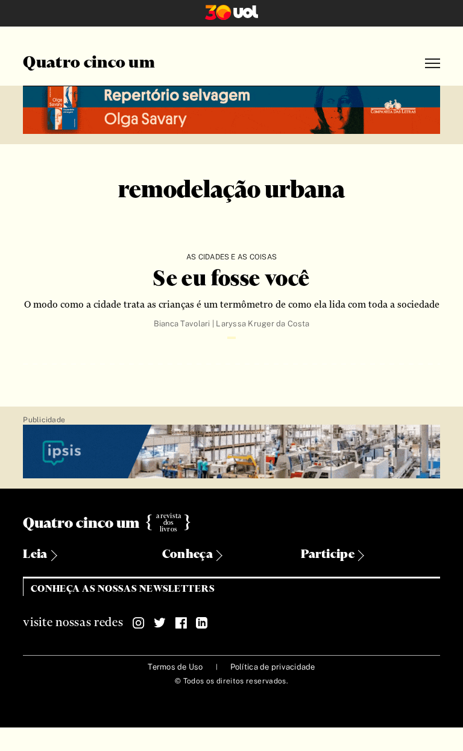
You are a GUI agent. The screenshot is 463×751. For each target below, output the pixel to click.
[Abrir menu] (432, 64)
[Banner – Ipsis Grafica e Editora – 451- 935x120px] (231, 452)
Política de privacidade (272, 667)
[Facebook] (181, 623)
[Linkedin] (202, 623)
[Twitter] (160, 623)
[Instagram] (139, 623)
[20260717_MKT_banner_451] (231, 108)
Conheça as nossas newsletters (123, 589)
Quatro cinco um (89, 63)
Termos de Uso (175, 667)
